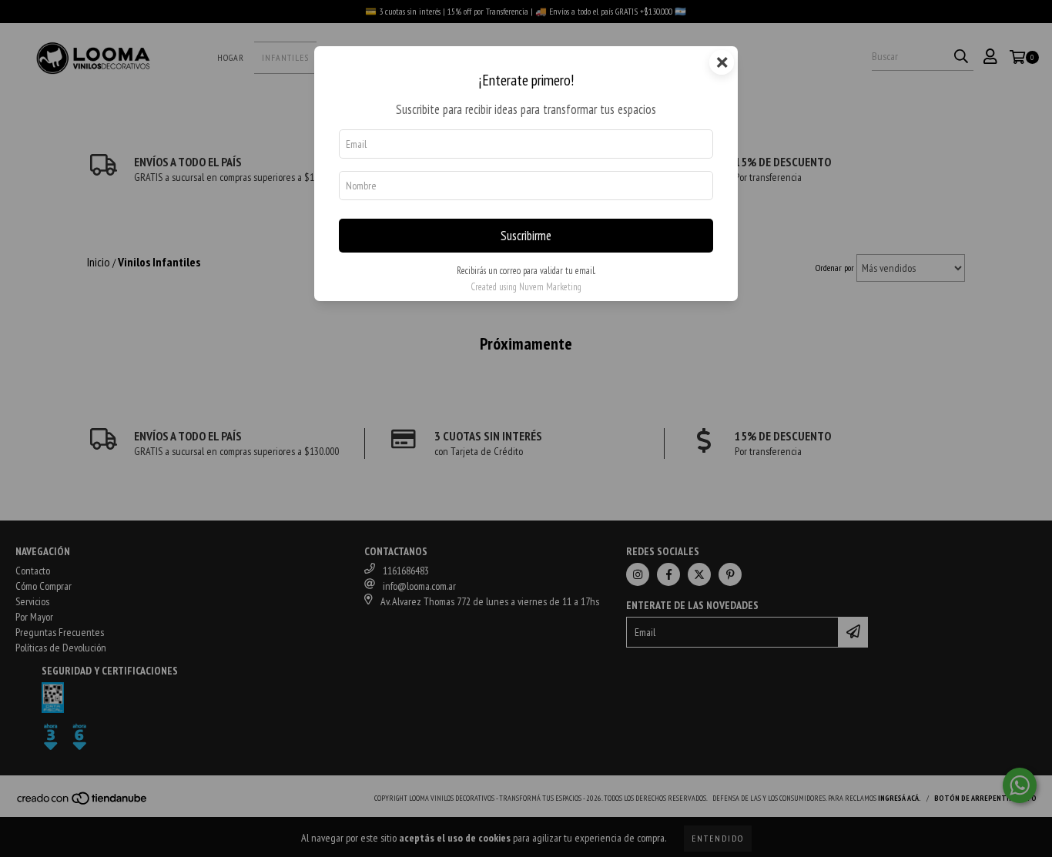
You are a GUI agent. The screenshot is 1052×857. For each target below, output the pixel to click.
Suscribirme (526, 235)
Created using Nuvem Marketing (526, 286)
